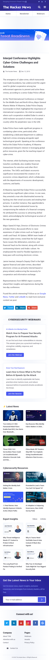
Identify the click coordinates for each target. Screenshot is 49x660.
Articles (43, 519)
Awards (27, 639)
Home (8, 14)
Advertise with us (9, 639)
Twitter (12, 297)
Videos (34, 519)
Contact (6, 643)
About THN (7, 636)
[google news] (42, 623)
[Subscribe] (41, 599)
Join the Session (15, 394)
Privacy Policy (29, 643)
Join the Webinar (15, 355)
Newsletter (24, 14)
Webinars (41, 14)
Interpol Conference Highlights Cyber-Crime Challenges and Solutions (21, 62)
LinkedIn (22, 297)
